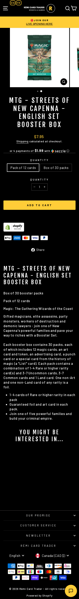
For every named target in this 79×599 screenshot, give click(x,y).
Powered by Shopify (39, 595)
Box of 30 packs (56, 168)
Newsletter (38, 535)
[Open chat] (71, 591)
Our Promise (38, 515)
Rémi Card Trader (39, 545)
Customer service (38, 525)
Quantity (39, 160)
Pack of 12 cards (23, 168)
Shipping (22, 141)
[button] (39, 151)
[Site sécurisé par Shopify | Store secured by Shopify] (39, 227)
